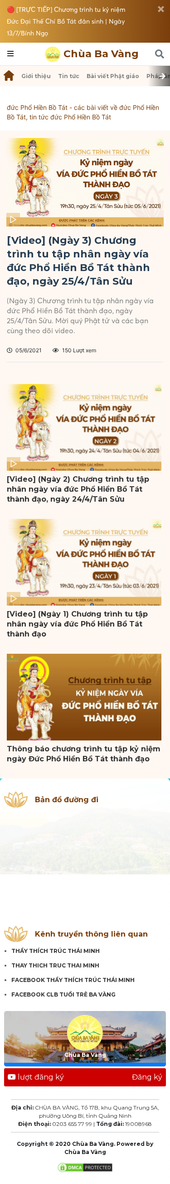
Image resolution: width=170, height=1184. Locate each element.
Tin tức (68, 76)
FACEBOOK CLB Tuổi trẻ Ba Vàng (63, 994)
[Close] (161, 9)
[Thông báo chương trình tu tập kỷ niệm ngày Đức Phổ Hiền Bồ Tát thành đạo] (84, 697)
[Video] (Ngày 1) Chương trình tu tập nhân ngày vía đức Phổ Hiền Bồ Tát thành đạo (77, 624)
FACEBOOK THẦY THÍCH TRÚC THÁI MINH (73, 980)
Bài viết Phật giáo (113, 76)
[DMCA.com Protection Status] (85, 1167)
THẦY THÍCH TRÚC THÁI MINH (55, 950)
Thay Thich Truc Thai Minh (55, 965)
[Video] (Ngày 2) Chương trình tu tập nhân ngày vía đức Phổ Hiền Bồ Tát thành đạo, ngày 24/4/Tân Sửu (78, 489)
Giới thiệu (36, 76)
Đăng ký (147, 1077)
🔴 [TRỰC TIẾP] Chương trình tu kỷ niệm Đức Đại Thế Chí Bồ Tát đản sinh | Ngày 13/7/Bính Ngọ (66, 21)
